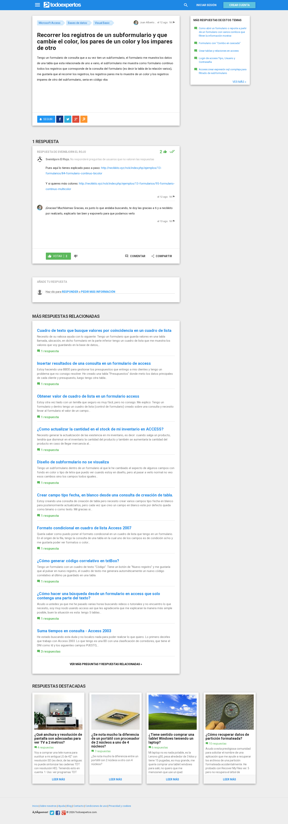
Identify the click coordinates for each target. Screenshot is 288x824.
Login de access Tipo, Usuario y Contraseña (217, 60)
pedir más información (98, 291)
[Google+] (63, 812)
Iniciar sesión (206, 5)
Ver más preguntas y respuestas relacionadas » (106, 664)
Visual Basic (102, 22)
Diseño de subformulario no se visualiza (73, 462)
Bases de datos (77, 22)
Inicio (35, 806)
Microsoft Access (49, 22)
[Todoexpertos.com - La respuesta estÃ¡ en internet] (62, 5)
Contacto (78, 806)
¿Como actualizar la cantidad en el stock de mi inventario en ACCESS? (100, 429)
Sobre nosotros (48, 806)
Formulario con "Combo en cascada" (220, 43)
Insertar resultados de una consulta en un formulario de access (94, 363)
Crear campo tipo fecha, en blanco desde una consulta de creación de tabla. (105, 495)
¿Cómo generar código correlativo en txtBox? (78, 560)
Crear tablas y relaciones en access (219, 50)
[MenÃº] (37, 5)
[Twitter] (51, 812)
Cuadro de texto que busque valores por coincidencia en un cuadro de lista (104, 330)
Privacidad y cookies (120, 806)
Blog (69, 806)
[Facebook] (57, 812)
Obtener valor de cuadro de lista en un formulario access (88, 396)
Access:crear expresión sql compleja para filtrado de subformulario (222, 71)
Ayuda (61, 806)
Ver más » (239, 81)
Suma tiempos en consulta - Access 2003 (74, 631)
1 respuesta (50, 351)
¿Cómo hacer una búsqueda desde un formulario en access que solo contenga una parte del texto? (98, 595)
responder (70, 291)
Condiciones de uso (96, 806)
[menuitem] (59, 119)
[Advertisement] (106, 99)
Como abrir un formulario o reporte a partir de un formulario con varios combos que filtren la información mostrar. (222, 32)
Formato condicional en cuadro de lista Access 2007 (84, 528)
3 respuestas (51, 651)
